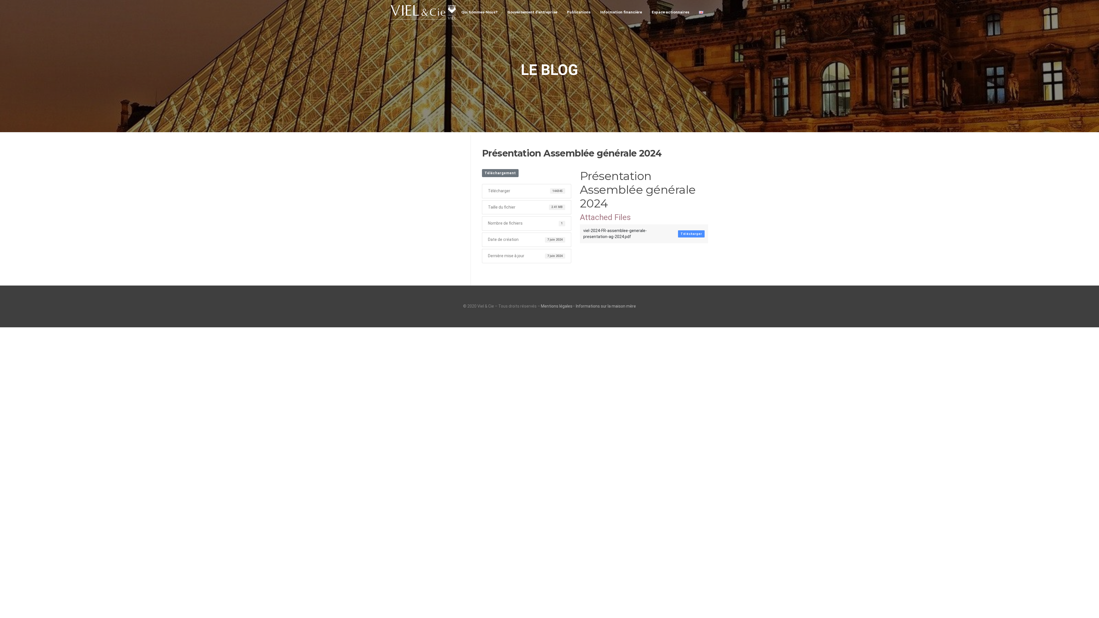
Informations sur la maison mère (606, 306)
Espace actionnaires (670, 12)
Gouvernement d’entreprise (532, 12)
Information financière (621, 12)
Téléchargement (500, 173)
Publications (578, 12)
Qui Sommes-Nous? (479, 12)
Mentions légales (556, 306)
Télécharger (691, 233)
